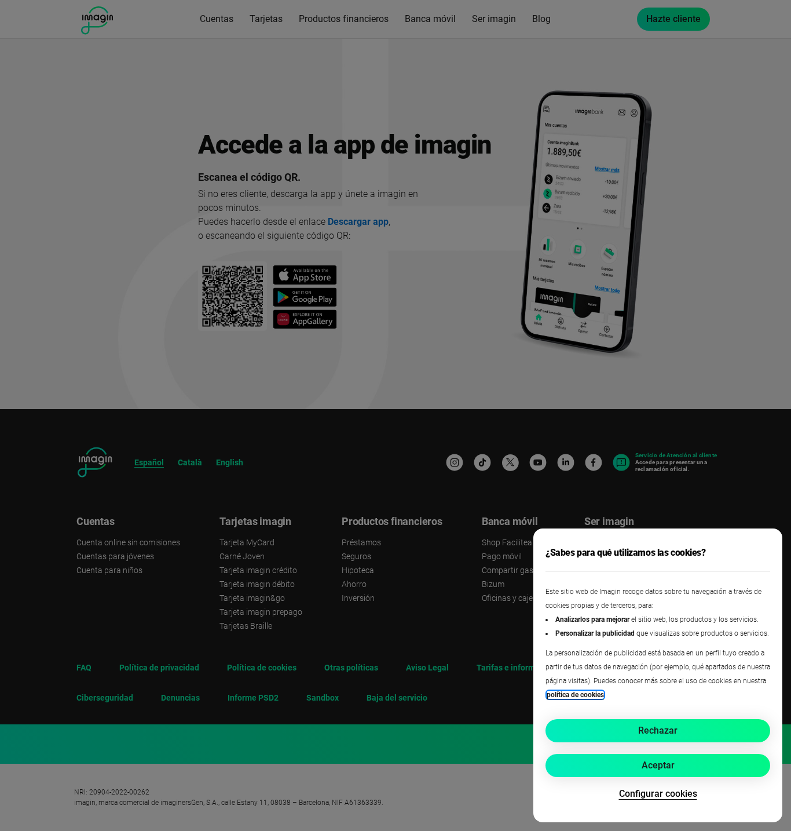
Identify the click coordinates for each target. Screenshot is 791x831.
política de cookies (575, 695)
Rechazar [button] (658, 730)
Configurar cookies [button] (658, 794)
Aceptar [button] (658, 765)
